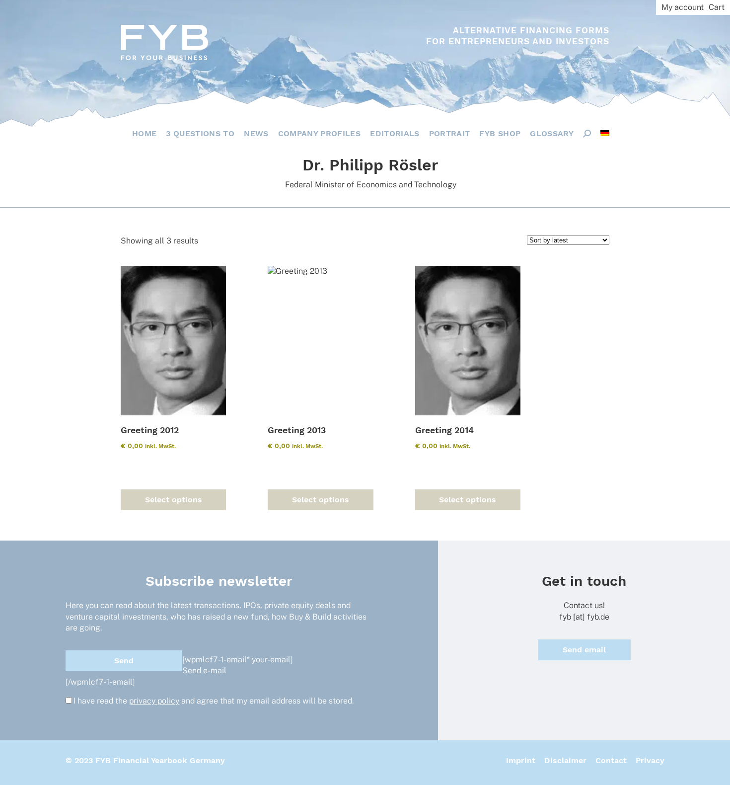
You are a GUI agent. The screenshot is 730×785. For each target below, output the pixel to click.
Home (144, 133)
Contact (611, 760)
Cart (717, 7)
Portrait (449, 133)
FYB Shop (499, 133)
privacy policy (154, 701)
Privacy (650, 760)
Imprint (520, 760)
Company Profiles (319, 133)
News (256, 133)
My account (682, 7)
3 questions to (200, 133)
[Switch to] (604, 133)
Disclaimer (565, 760)
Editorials (395, 133)
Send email (584, 649)
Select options (173, 499)
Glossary (552, 133)
